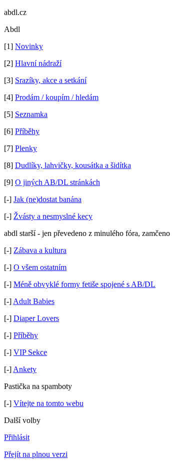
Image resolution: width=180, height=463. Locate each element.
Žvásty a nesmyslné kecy (53, 216)
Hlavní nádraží (38, 63)
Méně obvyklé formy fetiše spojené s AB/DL (85, 284)
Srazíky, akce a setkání (50, 80)
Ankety (24, 369)
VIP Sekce (30, 352)
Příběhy (27, 131)
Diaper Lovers (36, 318)
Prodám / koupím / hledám (56, 97)
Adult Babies (33, 301)
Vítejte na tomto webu (49, 403)
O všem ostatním (40, 267)
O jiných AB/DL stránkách (57, 182)
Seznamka (31, 114)
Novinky (29, 46)
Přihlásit (17, 437)
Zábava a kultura (40, 250)
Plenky (26, 148)
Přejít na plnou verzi (36, 454)
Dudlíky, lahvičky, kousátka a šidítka (73, 165)
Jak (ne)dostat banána (48, 199)
